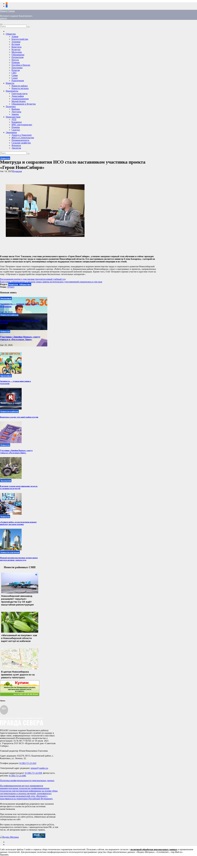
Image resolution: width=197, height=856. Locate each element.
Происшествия (13, 117)
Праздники (17, 67)
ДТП (14, 119)
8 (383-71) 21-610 (27, 763)
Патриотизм (18, 57)
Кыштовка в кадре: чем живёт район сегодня (19, 417)
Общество (11, 34)
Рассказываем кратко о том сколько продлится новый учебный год (33, 279)
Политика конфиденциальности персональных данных (27, 780)
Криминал (17, 122)
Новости (10, 83)
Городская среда (19, 93)
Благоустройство (20, 39)
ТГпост (10, 287)
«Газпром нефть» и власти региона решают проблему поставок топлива (18, 523)
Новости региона (20, 88)
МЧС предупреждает (22, 124)
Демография (18, 96)
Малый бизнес (19, 101)
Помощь (16, 62)
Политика (11, 106)
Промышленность (20, 140)
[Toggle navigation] (1, 24)
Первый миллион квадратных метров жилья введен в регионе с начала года (19, 559)
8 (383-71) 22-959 (33, 773)
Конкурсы (16, 47)
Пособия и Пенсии (21, 65)
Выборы (16, 109)
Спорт (15, 78)
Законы (15, 114)
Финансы (16, 145)
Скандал (16, 130)
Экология (16, 148)
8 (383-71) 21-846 (17, 775)
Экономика (11, 132)
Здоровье (16, 41)
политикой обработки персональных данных (153, 849)
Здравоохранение (20, 98)
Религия (16, 70)
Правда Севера (7, 11)
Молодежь (17, 52)
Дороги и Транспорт (22, 135)
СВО (14, 73)
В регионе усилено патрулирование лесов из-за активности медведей (19, 487)
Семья (15, 75)
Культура (16, 49)
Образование (18, 54)
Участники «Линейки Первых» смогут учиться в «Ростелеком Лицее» (20, 338)
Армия (15, 36)
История (16, 44)
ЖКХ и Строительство (23, 137)
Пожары (16, 127)
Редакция (17, 171)
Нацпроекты (12, 91)
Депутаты (16, 111)
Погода (15, 60)
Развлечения (18, 80)
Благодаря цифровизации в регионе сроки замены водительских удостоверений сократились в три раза (51, 281)
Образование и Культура (24, 104)
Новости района (20, 86)
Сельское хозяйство (21, 143)
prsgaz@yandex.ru (39, 768)
